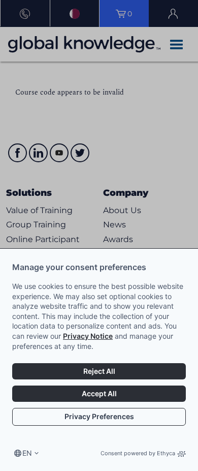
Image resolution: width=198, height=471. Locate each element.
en (27, 453)
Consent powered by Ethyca (138, 453)
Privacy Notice (88, 336)
